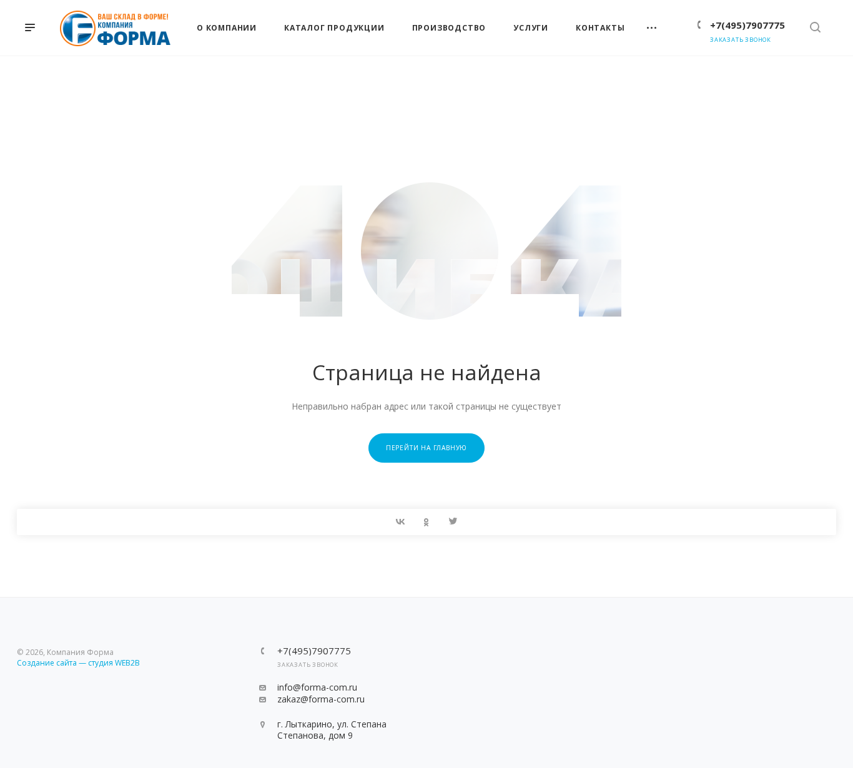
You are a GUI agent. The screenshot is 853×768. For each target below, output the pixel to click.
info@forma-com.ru (317, 687)
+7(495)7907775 (747, 25)
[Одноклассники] (426, 522)
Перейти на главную (426, 447)
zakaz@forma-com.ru (321, 699)
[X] (453, 522)
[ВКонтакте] (400, 522)
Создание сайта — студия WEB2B (78, 662)
